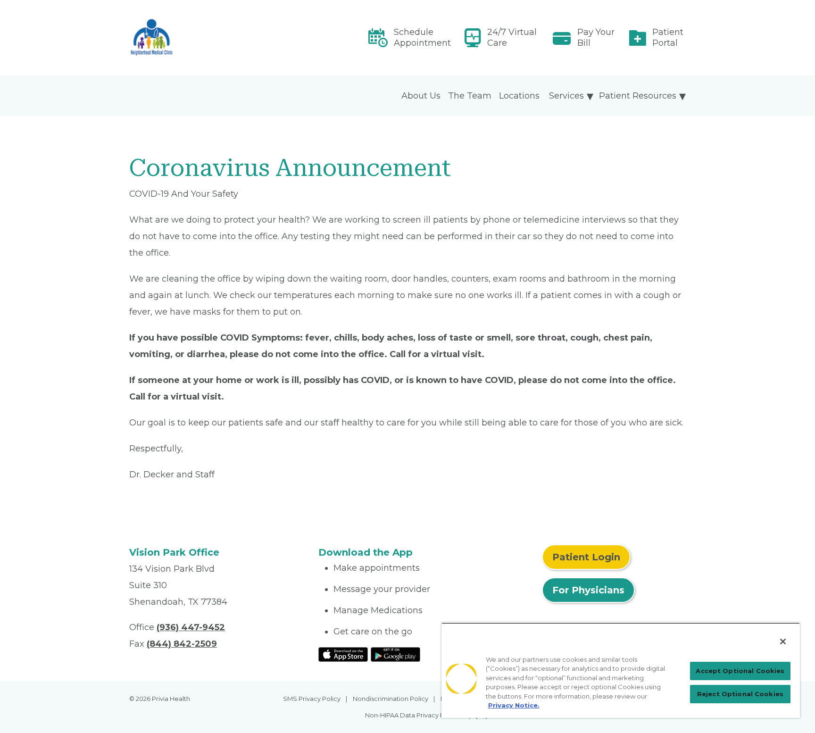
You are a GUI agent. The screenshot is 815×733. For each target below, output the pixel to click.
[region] (620, 670)
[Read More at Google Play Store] (395, 654)
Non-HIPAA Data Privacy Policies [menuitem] (414, 715)
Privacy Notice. (514, 705)
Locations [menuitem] (519, 96)
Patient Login (586, 557)
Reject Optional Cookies (740, 694)
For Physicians (588, 590)
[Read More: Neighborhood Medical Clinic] (218, 37)
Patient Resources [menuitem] (637, 96)
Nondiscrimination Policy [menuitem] (390, 698)
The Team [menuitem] (469, 96)
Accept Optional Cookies (740, 671)
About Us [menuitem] (421, 96)
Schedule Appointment (422, 37)
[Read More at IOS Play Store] (343, 654)
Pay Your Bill (596, 37)
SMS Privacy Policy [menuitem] (312, 698)
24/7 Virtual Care (512, 37)
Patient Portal (667, 37)
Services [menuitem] (566, 96)
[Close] (783, 641)
